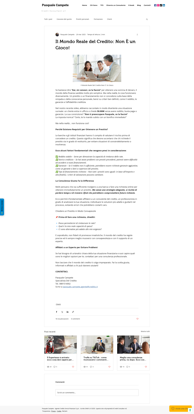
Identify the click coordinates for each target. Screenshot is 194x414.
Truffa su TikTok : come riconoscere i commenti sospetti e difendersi (95, 358)
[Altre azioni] (137, 34)
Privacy (53, 411)
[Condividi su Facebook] (56, 312)
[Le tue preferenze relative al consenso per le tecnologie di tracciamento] (190, 410)
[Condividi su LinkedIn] (67, 312)
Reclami (64, 411)
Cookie (59, 411)
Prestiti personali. (82, 19)
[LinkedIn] (164, 5)
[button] (147, 19)
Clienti (109, 19)
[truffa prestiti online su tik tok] (97, 345)
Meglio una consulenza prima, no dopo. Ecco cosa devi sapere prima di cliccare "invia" (132, 358)
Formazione (98, 19)
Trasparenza (46, 411)
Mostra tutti (145, 331)
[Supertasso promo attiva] (60, 345)
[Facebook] (155, 5)
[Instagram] (158, 5)
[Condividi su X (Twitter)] (62, 312)
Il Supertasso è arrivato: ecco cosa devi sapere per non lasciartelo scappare (59, 358)
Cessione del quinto (64, 19)
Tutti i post (48, 19)
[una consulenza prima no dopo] (133, 345)
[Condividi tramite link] (73, 312)
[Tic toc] (161, 5)
